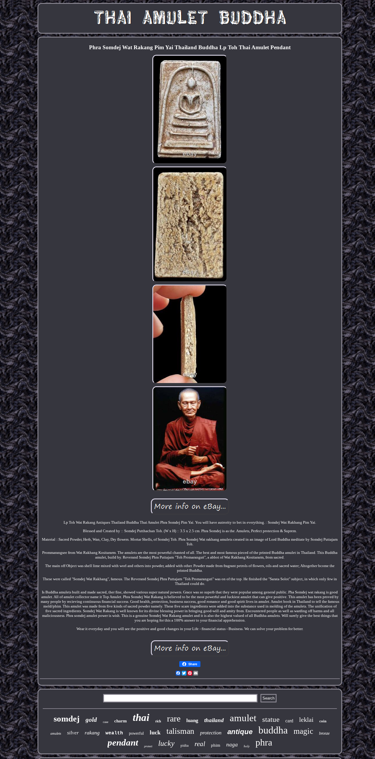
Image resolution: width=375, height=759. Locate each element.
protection (210, 733)
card (289, 720)
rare (173, 718)
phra (263, 742)
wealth (114, 733)
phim (215, 745)
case (105, 722)
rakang (92, 733)
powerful (136, 733)
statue (270, 719)
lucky (166, 743)
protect (148, 746)
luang (192, 720)
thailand (214, 720)
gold (91, 719)
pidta (184, 745)
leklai (306, 719)
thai (141, 717)
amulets (55, 733)
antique (240, 732)
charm (120, 721)
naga (232, 744)
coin (322, 721)
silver (73, 733)
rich (158, 721)
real (200, 744)
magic (303, 731)
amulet (243, 718)
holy (247, 746)
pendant (123, 742)
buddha (273, 730)
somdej (67, 718)
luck (155, 732)
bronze (324, 733)
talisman (180, 731)
